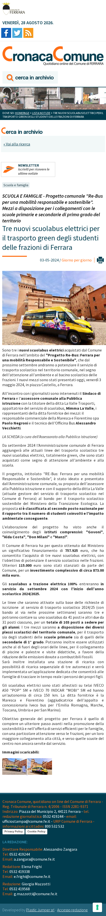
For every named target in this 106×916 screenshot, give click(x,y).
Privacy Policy (13, 831)
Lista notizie (41, 113)
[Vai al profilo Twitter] (17, 33)
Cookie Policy (36, 831)
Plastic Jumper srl (40, 909)
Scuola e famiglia (15, 185)
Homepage (22, 113)
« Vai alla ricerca (16, 143)
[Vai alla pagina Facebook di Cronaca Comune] (6, 33)
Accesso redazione (72, 909)
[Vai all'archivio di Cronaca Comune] (30, 78)
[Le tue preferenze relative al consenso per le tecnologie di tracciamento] (97, 907)
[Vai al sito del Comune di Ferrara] (13, 8)
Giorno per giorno (77, 260)
